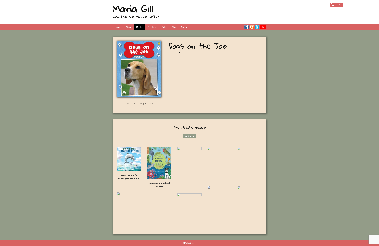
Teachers (152, 27)
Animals (189, 136)
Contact (184, 27)
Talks (164, 27)
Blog (174, 27)
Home (118, 27)
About (128, 27)
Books (139, 27)
